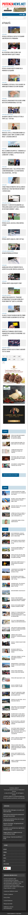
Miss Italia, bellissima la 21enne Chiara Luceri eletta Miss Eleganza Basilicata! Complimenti (18, 722)
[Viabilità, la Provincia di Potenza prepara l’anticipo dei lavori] (6, 763)
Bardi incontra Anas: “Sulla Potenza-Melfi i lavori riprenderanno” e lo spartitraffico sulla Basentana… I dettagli (13, 171)
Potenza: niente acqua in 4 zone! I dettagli (13, 239)
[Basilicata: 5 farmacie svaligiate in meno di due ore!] (6, 645)
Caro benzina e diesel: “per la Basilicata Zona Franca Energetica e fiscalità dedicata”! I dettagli (18, 585)
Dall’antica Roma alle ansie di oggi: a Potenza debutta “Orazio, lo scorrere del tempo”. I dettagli (18, 578)
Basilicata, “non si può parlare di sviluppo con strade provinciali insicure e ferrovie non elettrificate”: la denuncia (18, 599)
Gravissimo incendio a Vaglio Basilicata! (18, 590)
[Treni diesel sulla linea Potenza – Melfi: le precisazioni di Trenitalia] (6, 702)
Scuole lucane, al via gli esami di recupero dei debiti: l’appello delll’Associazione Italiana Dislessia (18, 708)
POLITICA (12, 66)
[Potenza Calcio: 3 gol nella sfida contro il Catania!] (14, 219)
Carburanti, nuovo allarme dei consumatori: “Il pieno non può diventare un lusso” (18, 636)
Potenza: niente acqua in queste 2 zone (18, 677)
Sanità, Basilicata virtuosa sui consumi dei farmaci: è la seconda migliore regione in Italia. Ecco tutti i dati (18, 629)
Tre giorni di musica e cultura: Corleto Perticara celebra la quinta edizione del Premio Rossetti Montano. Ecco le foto (18, 715)
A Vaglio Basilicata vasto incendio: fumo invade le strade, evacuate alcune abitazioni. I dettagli (18, 570)
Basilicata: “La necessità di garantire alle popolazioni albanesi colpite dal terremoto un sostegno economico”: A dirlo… (13, 207)
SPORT (11, 114)
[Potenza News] (14, 4)
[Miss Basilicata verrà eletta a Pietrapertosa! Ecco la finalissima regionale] (6, 652)
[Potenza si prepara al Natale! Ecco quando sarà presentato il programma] (14, 32)
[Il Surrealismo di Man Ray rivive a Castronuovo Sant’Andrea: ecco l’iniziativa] (6, 452)
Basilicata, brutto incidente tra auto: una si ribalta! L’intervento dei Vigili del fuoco (18, 755)
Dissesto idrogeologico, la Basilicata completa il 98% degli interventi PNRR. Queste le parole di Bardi (18, 535)
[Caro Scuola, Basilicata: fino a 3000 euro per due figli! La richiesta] (6, 508)
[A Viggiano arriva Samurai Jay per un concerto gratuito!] (6, 523)
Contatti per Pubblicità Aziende (11, 891)
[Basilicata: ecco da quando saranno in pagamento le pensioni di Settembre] (6, 608)
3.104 (22, 359)
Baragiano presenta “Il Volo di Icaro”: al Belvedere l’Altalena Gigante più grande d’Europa (18, 665)
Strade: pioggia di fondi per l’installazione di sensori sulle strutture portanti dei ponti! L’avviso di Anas (13, 189)
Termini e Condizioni (8, 894)
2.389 (9, 359)
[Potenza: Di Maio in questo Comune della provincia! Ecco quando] (14, 64)
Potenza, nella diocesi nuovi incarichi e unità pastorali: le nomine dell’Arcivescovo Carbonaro (18, 437)
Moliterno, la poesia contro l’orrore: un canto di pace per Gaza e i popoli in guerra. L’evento (18, 500)
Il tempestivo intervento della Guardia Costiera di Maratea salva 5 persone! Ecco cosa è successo (18, 493)
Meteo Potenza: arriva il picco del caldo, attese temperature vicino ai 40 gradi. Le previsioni (18, 458)
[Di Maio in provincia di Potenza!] (14, 249)
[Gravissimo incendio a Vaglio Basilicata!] (6, 593)
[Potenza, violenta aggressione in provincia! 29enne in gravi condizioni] (6, 673)
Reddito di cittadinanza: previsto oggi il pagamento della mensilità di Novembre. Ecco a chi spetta (13, 333)
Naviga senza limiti (8, 903)
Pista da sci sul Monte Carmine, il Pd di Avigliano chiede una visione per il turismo (17, 549)
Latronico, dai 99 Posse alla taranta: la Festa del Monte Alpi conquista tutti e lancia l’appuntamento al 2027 (18, 514)
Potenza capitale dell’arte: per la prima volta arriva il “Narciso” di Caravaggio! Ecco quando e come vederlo (18, 556)
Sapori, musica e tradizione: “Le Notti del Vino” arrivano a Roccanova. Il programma (18, 658)
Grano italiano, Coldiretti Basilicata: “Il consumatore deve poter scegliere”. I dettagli (18, 563)
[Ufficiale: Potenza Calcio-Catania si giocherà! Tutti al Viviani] (14, 345)
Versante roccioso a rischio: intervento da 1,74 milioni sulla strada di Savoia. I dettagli (18, 542)
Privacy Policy (7, 897)
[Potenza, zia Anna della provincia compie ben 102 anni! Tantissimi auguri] (6, 740)
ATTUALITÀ (4, 34)
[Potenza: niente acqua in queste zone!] (14, 279)
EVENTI (8, 66)
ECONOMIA (5, 852)
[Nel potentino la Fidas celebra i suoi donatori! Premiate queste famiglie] (14, 48)
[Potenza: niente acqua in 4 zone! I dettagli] (14, 235)
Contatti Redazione (8, 900)
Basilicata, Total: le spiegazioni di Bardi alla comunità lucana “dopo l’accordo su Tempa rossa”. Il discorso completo (13, 135)
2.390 (14, 359)
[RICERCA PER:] (14, 17)
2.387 (19, 356)
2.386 (14, 356)
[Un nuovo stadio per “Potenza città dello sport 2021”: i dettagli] (14, 112)
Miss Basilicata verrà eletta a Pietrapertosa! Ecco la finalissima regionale (17, 650)
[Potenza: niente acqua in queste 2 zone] (6, 680)
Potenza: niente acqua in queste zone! (12, 283)
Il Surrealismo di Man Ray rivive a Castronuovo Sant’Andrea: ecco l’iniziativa (17, 451)
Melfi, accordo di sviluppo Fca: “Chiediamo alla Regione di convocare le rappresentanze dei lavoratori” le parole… (14, 153)
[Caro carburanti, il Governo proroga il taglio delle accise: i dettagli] (6, 467)
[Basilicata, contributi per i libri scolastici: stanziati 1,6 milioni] (6, 688)
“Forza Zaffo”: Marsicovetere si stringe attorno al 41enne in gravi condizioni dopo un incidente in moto (18, 694)
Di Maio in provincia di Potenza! (10, 253)
